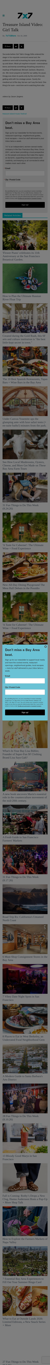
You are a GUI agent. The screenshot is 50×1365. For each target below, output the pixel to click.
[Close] (45, 646)
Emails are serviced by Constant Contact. (29, 706)
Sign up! (25, 712)
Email (7, 676)
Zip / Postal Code (12, 687)
